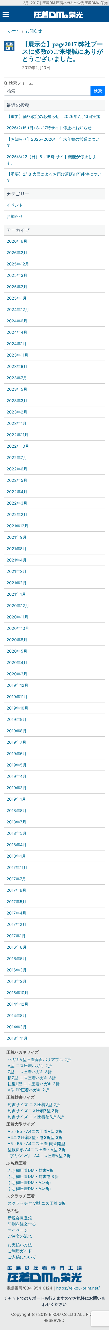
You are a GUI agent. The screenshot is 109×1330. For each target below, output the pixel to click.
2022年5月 (17, 480)
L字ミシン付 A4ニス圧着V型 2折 (39, 1155)
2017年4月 (16, 913)
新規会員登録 (20, 1217)
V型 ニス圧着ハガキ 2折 (30, 1065)
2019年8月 (17, 730)
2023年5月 (17, 389)
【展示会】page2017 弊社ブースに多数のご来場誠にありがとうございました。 (62, 51)
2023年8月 (17, 366)
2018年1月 (16, 856)
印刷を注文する (22, 1224)
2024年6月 (17, 320)
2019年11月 (17, 696)
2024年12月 (18, 309)
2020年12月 (18, 605)
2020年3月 (17, 673)
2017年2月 (16, 924)
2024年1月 (17, 343)
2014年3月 (17, 1026)
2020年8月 (17, 639)
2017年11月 (17, 867)
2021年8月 (17, 548)
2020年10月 (18, 628)
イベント (15, 204)
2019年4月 (17, 776)
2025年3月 (17, 275)
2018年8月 (17, 810)
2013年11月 (17, 1038)
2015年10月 (17, 992)
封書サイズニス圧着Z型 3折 (33, 1110)
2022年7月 (17, 457)
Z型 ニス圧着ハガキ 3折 (30, 1071)
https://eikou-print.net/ (78, 1288)
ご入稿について (22, 1256)
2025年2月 (17, 286)
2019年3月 (17, 787)
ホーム (14, 30)
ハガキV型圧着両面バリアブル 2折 (39, 1059)
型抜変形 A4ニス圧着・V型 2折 (36, 1149)
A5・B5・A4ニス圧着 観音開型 (36, 1143)
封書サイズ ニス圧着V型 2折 (34, 1104)
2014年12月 (17, 1004)
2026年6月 (17, 241)
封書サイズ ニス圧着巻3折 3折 (36, 1116)
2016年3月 (17, 969)
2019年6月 (17, 753)
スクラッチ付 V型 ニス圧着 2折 (36, 1203)
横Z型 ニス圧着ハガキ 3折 (32, 1077)
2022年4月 (17, 491)
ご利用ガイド (20, 1250)
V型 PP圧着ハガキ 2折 (28, 1089)
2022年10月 (18, 446)
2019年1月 (16, 799)
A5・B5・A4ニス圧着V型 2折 (35, 1131)
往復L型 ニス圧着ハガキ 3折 (34, 1083)
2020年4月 (17, 662)
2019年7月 (16, 742)
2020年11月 (17, 616)
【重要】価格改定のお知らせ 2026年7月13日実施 (53, 116)
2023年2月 (17, 411)
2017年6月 (16, 890)
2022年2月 (17, 514)
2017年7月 (16, 878)
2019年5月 (17, 764)
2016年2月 (17, 981)
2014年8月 (17, 1015)
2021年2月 (17, 582)
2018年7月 (16, 821)
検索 (98, 90)
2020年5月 (17, 651)
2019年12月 (17, 685)
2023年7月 (17, 377)
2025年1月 (17, 298)
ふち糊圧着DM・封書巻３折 (33, 1176)
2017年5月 (16, 901)
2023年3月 (17, 400)
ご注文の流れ (20, 1236)
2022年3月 (17, 503)
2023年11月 (17, 355)
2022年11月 (17, 434)
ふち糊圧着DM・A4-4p (29, 1182)
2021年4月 (17, 560)
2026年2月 (17, 252)
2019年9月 (17, 719)
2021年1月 (16, 594)
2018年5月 (17, 833)
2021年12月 (17, 525)
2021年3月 (17, 571)
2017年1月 (16, 935)
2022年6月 (17, 468)
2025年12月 (18, 263)
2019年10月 (17, 708)
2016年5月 (17, 958)
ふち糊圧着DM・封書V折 (30, 1170)
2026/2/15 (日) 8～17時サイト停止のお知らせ (49, 127)
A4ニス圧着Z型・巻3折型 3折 (35, 1137)
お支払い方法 (20, 1244)
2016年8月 (17, 947)
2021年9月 (17, 537)
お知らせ (34, 30)
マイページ (18, 1230)
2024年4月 (17, 332)
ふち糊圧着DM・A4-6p (29, 1188)
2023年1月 (17, 423)
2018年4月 (17, 844)
